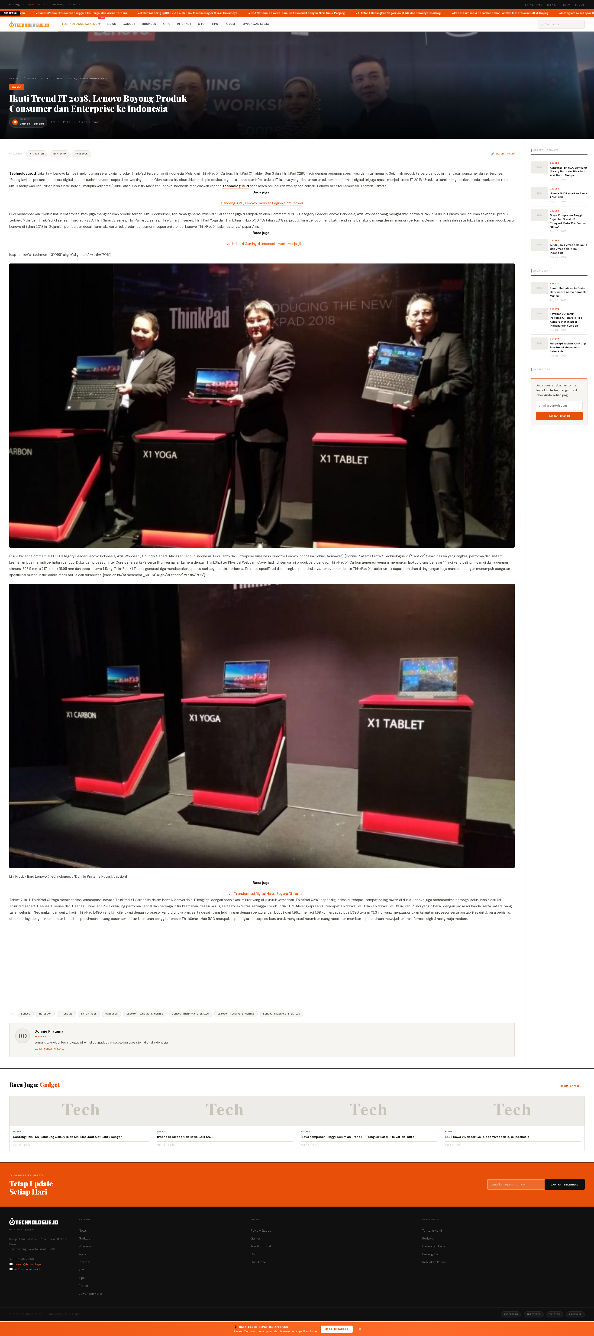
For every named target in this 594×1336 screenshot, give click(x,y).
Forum (230, 24)
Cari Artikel (259, 1262)
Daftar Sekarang (565, 1184)
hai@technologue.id (26, 1269)
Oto (201, 24)
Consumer (111, 1013)
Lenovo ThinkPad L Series (236, 1013)
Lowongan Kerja (255, 24)
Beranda (14, 78)
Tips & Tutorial (261, 1246)
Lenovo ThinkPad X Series (144, 1013)
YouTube (554, 1314)
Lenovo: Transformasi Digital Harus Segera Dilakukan (262, 893)
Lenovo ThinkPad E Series (190, 1013)
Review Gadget (261, 1231)
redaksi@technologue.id (29, 1264)
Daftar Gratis (559, 416)
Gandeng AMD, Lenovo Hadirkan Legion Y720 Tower (262, 203)
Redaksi (552, 5)
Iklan (567, 5)
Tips (214, 24)
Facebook (81, 153)
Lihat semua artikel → (51, 1048)
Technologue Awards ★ (81, 24)
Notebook (45, 1013)
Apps (167, 24)
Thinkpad (66, 1013)
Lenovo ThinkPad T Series (281, 1013)
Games (256, 1238)
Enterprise (89, 1013)
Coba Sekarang (336, 1329)
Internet (184, 24)
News (111, 24)
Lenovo (25, 1013)
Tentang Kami (532, 5)
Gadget (129, 24)
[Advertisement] (262, 961)
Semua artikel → (572, 1086)
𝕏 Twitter (36, 153)
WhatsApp (59, 153)
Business (149, 24)
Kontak (580, 5)
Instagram (511, 1314)
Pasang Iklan (431, 1254)
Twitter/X (534, 1314)
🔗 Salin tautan (503, 153)
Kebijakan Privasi (434, 1262)
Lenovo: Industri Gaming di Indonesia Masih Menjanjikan (262, 243)
